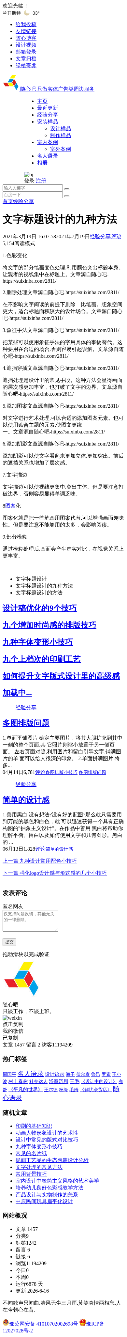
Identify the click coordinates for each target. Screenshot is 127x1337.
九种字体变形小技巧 (38, 642)
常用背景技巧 (31, 1174)
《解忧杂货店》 (96, 1089)
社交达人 (38, 1081)
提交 (9, 941)
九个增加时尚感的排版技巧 (49, 625)
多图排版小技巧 (62, 772)
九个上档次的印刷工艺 (42, 659)
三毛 (74, 1081)
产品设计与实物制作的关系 (47, 1194)
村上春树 (18, 1081)
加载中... (17, 692)
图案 (10, 506)
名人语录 (31, 1073)
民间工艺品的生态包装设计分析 (52, 1160)
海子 (70, 1074)
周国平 (9, 1074)
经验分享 (23, 201)
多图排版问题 (26, 723)
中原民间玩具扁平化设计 (44, 1201)
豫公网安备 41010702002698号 (43, 1324)
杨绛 (63, 1089)
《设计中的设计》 (99, 1081)
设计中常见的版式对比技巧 (47, 1139)
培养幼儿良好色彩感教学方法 (49, 1187)
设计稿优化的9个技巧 (40, 608)
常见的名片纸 (31, 1153)
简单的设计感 (26, 799)
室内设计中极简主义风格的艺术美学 (57, 1181)
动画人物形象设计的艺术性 (47, 1133)
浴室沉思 (58, 1081)
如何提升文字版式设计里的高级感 (61, 676)
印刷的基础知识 (34, 1126)
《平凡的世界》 (25, 1089)
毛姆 (73, 1089)
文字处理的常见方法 (39, 1167)
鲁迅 (95, 1074)
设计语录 (54, 1074)
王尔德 (51, 1089)
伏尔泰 (83, 1074)
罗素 (106, 1074)
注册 (41, 180)
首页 (8, 201)
